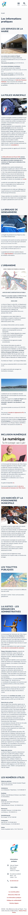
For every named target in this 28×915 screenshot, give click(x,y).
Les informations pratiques (14, 897)
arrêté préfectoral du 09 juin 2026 (11, 157)
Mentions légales (14, 903)
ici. (21, 424)
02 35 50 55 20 (14, 881)
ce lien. (24, 179)
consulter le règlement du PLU (16, 412)
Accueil (3, 13)
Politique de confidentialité (14, 900)
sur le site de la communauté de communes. (12, 648)
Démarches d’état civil (14, 895)
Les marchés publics (14, 892)
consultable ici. (15, 145)
